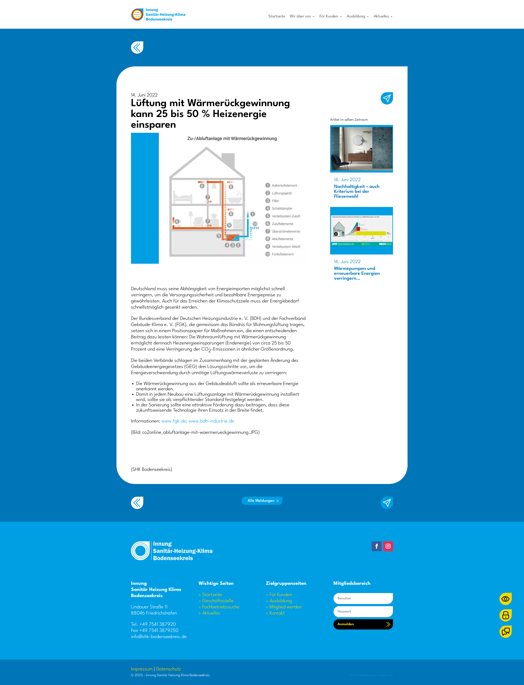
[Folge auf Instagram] (388, 546)
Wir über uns (300, 16)
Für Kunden (329, 16)
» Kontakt (275, 613)
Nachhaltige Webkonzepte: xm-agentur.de (372, 675)
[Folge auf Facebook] (377, 546)
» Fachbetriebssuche (219, 607)
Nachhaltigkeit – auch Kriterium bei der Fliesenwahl (356, 191)
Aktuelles (381, 16)
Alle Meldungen (261, 501)
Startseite (276, 16)
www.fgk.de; (174, 421)
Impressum (142, 669)
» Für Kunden (279, 594)
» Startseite (210, 594)
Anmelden (346, 624)
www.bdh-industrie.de (211, 421)
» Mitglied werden (284, 607)
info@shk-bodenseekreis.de (159, 636)
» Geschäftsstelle (216, 601)
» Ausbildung (279, 601)
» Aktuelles (209, 613)
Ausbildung (356, 16)
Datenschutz (168, 669)
